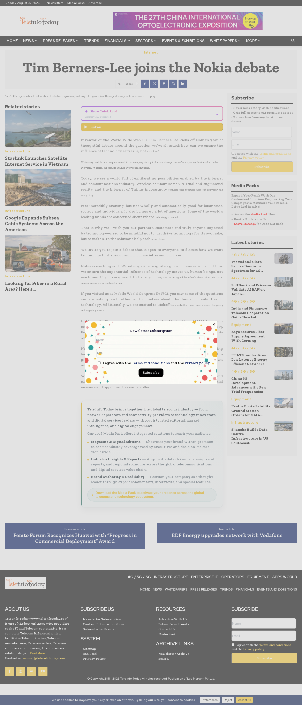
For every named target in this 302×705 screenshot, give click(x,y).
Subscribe (151, 372)
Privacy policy (197, 363)
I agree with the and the (156, 363)
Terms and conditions (151, 363)
